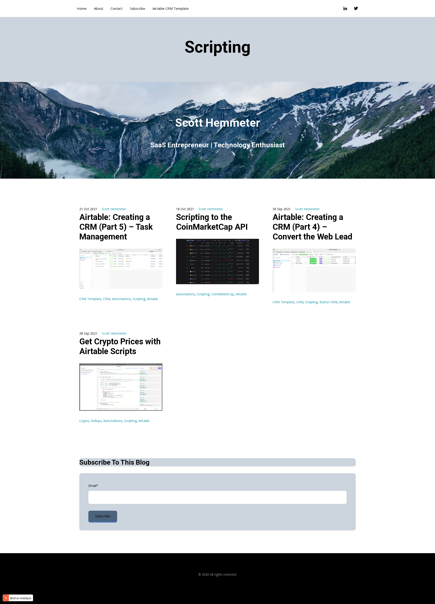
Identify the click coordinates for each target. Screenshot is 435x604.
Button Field (328, 302)
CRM (106, 299)
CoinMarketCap (222, 294)
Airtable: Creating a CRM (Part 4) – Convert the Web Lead (312, 227)
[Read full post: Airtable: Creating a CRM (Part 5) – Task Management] (120, 269)
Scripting (139, 299)
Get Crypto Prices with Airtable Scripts (120, 346)
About (98, 8)
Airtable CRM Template (170, 8)
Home (82, 8)
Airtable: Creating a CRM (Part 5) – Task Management (116, 227)
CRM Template (90, 299)
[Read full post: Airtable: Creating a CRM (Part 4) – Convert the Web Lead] (314, 270)
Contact (117, 8)
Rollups (96, 421)
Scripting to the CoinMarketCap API (212, 222)
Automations (121, 299)
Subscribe (137, 8)
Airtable (152, 299)
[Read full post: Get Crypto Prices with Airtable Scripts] (120, 387)
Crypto (84, 421)
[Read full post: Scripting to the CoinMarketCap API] (217, 261)
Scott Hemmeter (114, 209)
